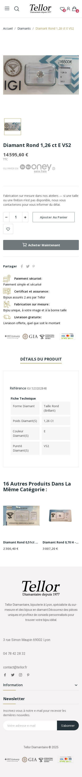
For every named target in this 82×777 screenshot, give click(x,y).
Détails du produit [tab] (41, 359)
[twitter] (13, 675)
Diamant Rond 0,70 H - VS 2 (61, 542)
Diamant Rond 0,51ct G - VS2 (21, 542)
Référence (18, 388)
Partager (22, 266)
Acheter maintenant (44, 245)
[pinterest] (28, 675)
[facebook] (5, 675)
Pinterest (34, 266)
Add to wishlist (8, 229)
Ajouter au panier (53, 217)
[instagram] (20, 675)
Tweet (28, 266)
